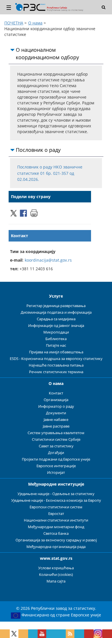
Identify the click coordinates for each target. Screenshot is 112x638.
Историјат (56, 472)
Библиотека (56, 338)
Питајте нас (56, 345)
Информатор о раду (56, 406)
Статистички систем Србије (56, 439)
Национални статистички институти (56, 520)
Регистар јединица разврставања (56, 305)
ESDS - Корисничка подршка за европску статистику (56, 358)
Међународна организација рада (56, 546)
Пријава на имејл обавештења (56, 352)
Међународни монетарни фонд (56, 526)
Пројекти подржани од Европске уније (56, 459)
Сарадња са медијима (56, 319)
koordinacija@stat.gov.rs (48, 260)
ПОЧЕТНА (13, 23)
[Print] (34, 212)
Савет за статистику (56, 446)
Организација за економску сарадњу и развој (56, 540)
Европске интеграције (56, 465)
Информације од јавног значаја (56, 325)
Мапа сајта (56, 581)
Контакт (56, 393)
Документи (56, 413)
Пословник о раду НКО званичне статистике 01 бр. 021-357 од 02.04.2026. (49, 173)
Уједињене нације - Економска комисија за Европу (56, 500)
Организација (56, 399)
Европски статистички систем (56, 507)
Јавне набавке (56, 419)
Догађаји (56, 452)
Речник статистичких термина (56, 371)
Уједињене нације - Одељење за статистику (56, 493)
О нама (35, 23)
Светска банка (56, 533)
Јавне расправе (56, 426)
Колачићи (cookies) (56, 574)
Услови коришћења (56, 568)
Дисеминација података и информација (56, 312)
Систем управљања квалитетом (56, 432)
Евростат (56, 513)
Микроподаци (56, 332)
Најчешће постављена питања (56, 365)
